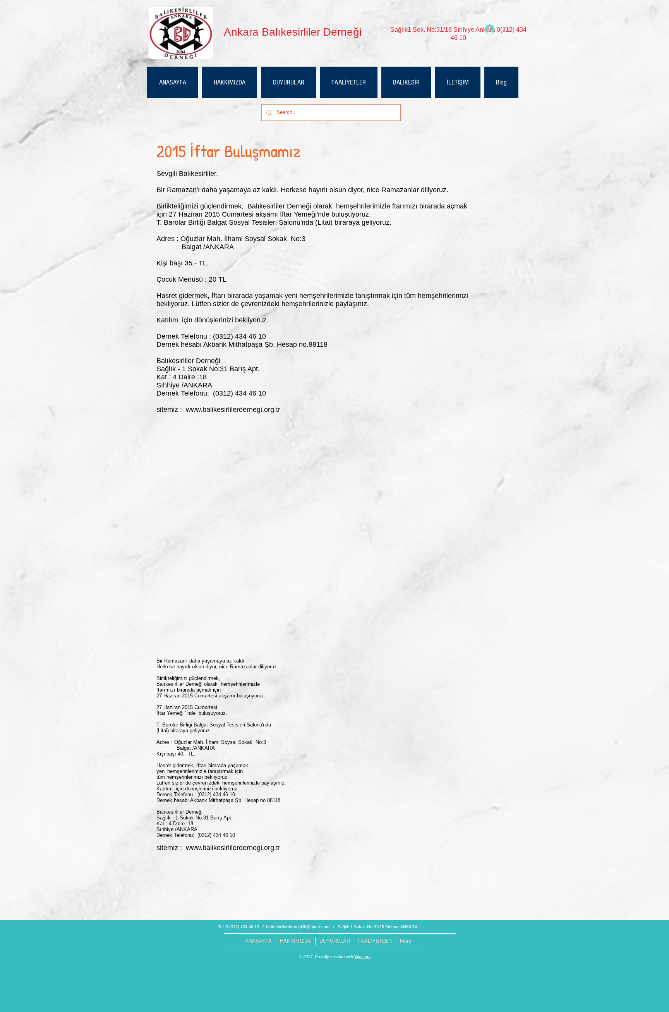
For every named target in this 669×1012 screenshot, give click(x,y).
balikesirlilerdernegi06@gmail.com (297, 926)
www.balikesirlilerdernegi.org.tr (233, 409)
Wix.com (362, 956)
